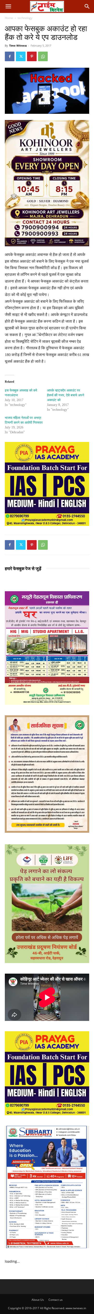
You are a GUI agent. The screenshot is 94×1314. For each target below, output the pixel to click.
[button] (8, 6)
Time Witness (18, 45)
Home (9, 18)
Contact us (55, 1300)
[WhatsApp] (43, 56)
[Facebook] (9, 56)
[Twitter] (21, 56)
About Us (38, 1300)
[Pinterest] (32, 56)
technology (25, 18)
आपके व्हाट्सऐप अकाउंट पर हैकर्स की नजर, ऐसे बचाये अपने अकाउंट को (65, 395)
